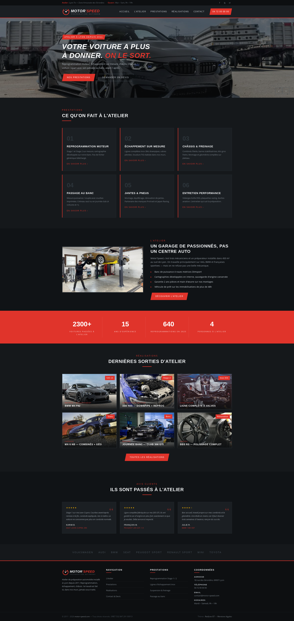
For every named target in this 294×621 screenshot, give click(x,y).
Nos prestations (78, 77)
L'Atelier (140, 11)
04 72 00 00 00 (221, 11)
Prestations (159, 11)
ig (224, 2)
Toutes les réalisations (147, 457)
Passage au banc (157, 596)
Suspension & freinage (160, 590)
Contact (199, 11)
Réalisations (180, 11)
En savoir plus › (77, 164)
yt (229, 2)
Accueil (124, 11)
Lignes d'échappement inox (162, 584)
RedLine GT (210, 616)
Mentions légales (224, 616)
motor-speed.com (82, 616)
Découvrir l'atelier (169, 296)
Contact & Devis (113, 596)
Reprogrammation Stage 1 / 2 (163, 578)
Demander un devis (115, 77)
